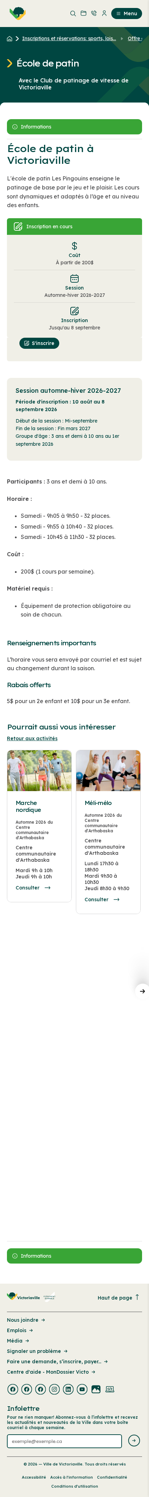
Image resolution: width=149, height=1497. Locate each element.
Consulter (28, 888)
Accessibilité (34, 1477)
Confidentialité (112, 1477)
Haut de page (115, 1298)
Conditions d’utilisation (74, 1486)
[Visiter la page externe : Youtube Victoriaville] (82, 1390)
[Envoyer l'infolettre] (134, 1441)
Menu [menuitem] (130, 13)
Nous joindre (22, 1320)
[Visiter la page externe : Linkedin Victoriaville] (68, 1390)
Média (15, 1341)
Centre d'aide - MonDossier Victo (48, 1372)
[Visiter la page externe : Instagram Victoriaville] (54, 1390)
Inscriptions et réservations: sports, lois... (69, 38)
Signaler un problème (34, 1351)
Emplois (16, 1330)
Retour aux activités (32, 738)
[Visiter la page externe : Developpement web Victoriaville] (110, 1390)
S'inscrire (43, 343)
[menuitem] (16, 13)
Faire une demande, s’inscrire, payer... (54, 1361)
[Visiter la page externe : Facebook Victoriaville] (13, 1390)
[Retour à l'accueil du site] (11, 38)
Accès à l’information (71, 1477)
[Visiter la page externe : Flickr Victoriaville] (96, 1390)
